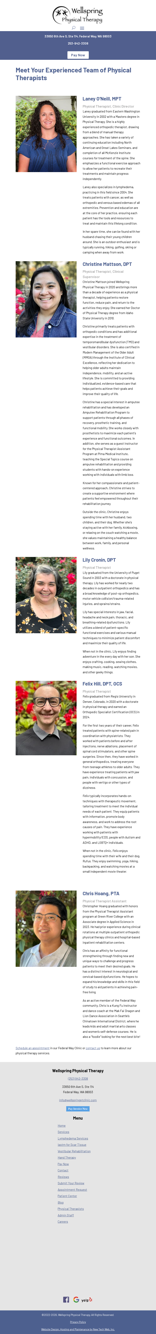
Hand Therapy (67, 1157)
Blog (61, 1202)
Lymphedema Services (73, 1138)
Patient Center (67, 1196)
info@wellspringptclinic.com (78, 1100)
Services (63, 1132)
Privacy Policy (78, 1322)
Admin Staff (66, 1215)
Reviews (63, 1177)
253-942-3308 (78, 43)
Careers (63, 1221)
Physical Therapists (71, 1209)
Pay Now (78, 55)
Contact (63, 1170)
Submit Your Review (71, 1183)
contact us (93, 1048)
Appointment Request (72, 1189)
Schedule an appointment (33, 1048)
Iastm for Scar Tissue (72, 1144)
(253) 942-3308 (78, 1078)
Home (62, 1125)
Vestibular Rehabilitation (74, 1151)
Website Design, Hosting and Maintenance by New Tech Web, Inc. (78, 1329)
